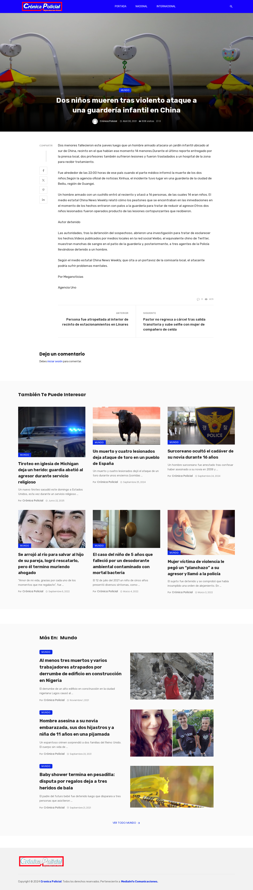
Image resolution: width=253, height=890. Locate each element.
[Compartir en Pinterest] (43, 190)
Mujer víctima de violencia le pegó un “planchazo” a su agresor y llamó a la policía (196, 567)
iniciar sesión (55, 361)
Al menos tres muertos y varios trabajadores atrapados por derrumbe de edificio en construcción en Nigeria (80, 670)
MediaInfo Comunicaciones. (139, 881)
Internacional (166, 6)
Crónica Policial (108, 121)
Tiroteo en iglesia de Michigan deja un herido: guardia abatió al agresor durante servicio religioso (50, 472)
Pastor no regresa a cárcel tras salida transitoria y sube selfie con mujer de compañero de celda (174, 324)
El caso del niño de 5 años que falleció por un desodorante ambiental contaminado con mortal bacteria (123, 563)
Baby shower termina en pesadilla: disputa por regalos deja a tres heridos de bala (77, 781)
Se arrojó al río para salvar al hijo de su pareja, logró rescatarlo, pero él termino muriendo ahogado (51, 563)
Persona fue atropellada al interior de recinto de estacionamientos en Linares (95, 321)
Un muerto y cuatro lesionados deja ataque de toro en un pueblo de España (126, 457)
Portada (120, 6)
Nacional (141, 6)
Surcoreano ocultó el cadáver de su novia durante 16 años (201, 454)
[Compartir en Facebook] (43, 171)
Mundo (125, 90)
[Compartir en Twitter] (43, 180)
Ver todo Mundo (124, 823)
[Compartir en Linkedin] (43, 199)
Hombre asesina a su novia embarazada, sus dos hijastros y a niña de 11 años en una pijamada (76, 727)
